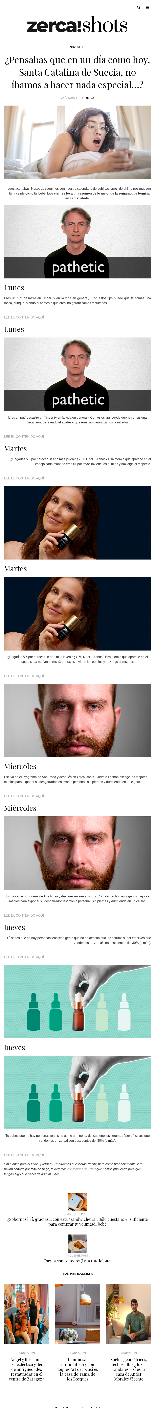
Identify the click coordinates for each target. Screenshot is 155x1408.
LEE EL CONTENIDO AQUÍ (24, 317)
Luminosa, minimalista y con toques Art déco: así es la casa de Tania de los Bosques (77, 1369)
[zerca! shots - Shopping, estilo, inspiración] (77, 24)
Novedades (77, 47)
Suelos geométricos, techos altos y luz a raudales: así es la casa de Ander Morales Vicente (128, 1369)
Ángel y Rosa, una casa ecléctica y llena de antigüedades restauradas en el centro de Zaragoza (26, 1369)
